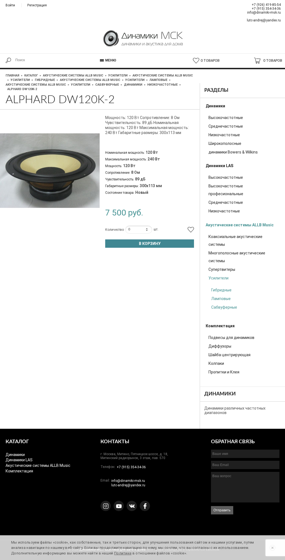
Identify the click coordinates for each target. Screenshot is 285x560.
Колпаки (216, 363)
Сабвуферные (107, 84)
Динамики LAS (219, 165)
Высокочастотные (225, 117)
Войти (10, 5)
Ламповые (158, 80)
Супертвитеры (221, 269)
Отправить (221, 510)
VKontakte (132, 506)
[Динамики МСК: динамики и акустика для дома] (142, 42)
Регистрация (37, 5)
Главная (12, 75)
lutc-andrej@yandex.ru (264, 20)
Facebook (145, 506)
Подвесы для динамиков (231, 337)
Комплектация (220, 326)
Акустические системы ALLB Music (73, 75)
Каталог (31, 75)
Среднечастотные (225, 126)
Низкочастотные (162, 84)
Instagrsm (105, 506)
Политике (122, 553)
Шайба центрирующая (229, 355)
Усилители (117, 75)
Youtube (119, 506)
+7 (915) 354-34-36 (266, 9)
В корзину (150, 243)
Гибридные (45, 80)
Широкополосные (224, 143)
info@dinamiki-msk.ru (264, 12)
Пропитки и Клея (223, 372)
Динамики (133, 84)
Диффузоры (219, 346)
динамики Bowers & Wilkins (233, 152)
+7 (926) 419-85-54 (266, 5)
